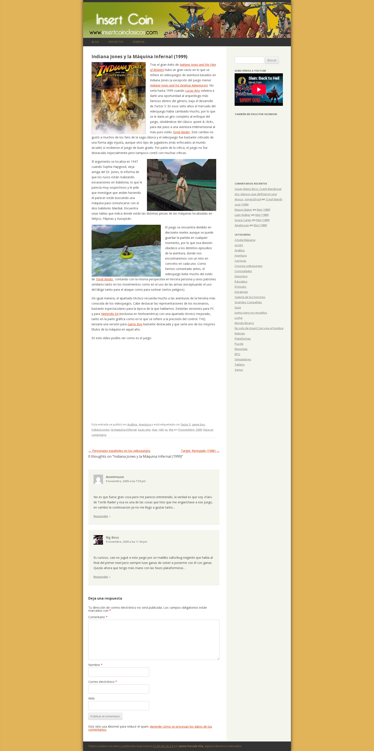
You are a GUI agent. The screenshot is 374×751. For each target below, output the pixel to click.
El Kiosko (240, 287)
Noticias (240, 333)
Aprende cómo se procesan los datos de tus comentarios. (150, 728)
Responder (101, 516)
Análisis (132, 424)
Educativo (241, 281)
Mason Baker (243, 210)
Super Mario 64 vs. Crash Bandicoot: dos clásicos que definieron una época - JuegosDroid (258, 194)
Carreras (240, 261)
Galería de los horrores (250, 297)
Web (91, 698)
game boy (198, 424)
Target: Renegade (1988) (200, 451)
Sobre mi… (139, 42)
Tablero (240, 364)
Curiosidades (243, 271)
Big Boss (112, 537)
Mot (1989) (263, 210)
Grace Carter (243, 220)
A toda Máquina (245, 240)
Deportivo (241, 276)
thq (171, 430)
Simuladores (243, 359)
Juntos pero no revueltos (251, 313)
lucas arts (144, 430)
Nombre (95, 665)
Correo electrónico (102, 682)
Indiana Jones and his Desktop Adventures (178, 85)
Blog (95, 42)
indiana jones (101, 430)
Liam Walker (243, 215)
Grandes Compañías (248, 302)
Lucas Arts (192, 90)
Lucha (238, 318)
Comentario (98, 617)
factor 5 (186, 424)
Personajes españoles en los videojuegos (119, 451)
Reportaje (241, 349)
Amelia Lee (242, 225)
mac (154, 430)
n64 (161, 430)
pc (166, 430)
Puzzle (239, 344)
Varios (239, 370)
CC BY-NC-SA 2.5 (163, 746)
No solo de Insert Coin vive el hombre (259, 328)
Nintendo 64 (109, 314)
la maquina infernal (124, 430)
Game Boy (134, 324)
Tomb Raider (181, 132)
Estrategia (241, 292)
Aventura (145, 424)
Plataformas (243, 338)
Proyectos (115, 42)
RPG (237, 354)
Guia (238, 307)
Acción (239, 245)
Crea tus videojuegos (249, 266)
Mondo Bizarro (244, 323)
